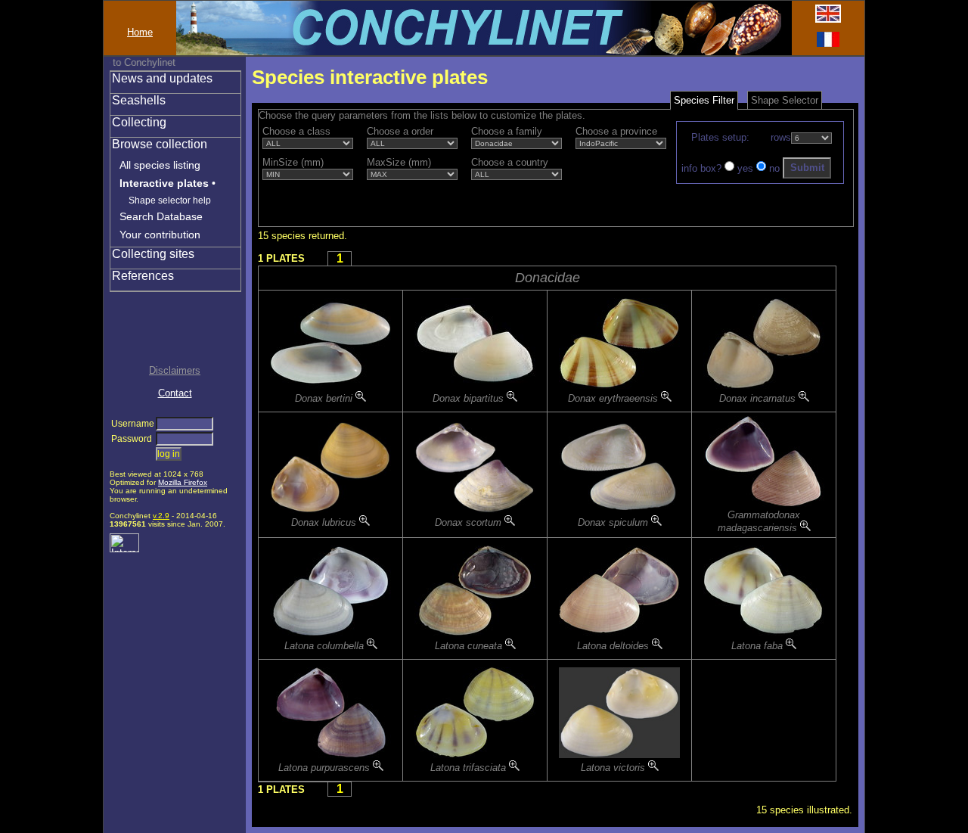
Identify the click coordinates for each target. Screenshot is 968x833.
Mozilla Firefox (182, 482)
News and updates (162, 78)
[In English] (828, 19)
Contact (175, 393)
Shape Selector (784, 100)
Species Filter (704, 100)
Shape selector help (170, 200)
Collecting (139, 122)
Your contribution (159, 234)
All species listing (159, 165)
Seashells (139, 100)
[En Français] (828, 43)
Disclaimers (174, 370)
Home (140, 32)
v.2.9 (161, 515)
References (143, 275)
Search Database (161, 216)
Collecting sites (153, 253)
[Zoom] (360, 398)
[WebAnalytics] (124, 549)
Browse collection (159, 144)
